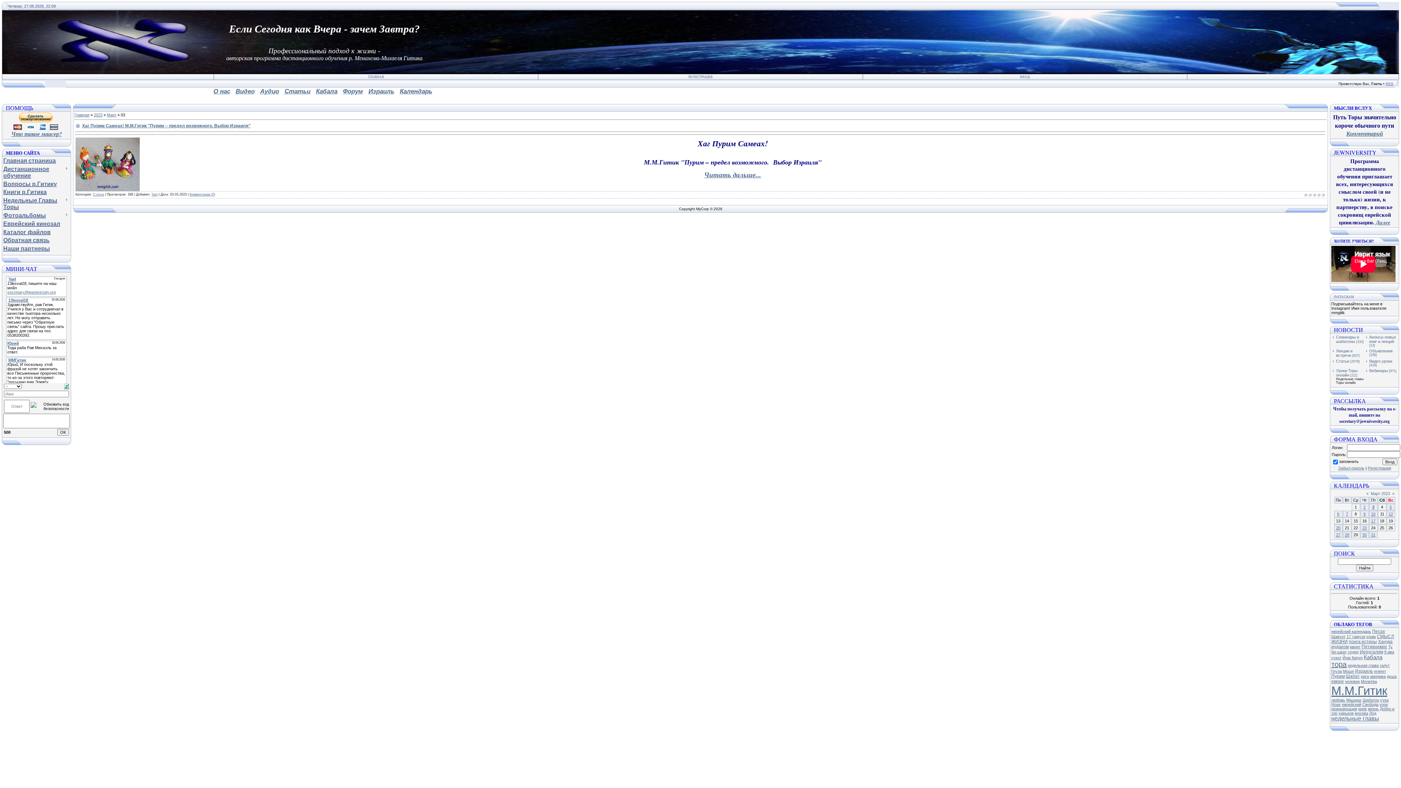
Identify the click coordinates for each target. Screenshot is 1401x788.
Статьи (98, 194)
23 (1364, 528)
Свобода (1370, 704)
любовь (1338, 700)
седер (1353, 652)
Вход (1025, 77)
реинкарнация (1344, 709)
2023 (98, 115)
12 (1391, 514)
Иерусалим (1371, 651)
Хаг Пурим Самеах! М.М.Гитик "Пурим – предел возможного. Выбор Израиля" (166, 125)
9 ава (1389, 652)
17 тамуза (1356, 636)
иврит (1355, 647)
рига (1365, 676)
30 (1364, 535)
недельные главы (1355, 718)
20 (1338, 528)
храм (1371, 636)
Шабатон (1371, 700)
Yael (154, 194)
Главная (376, 77)
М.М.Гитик (1359, 691)
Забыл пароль (1351, 468)
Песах (1378, 631)
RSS (1389, 84)
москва (1361, 713)
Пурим (1338, 676)
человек (1352, 681)
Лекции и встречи (1344, 353)
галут (1385, 665)
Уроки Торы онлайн (1347, 372)
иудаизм (1340, 646)
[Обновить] (66, 386)
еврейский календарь (1351, 631)
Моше (1348, 671)
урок (1383, 704)
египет (1380, 671)
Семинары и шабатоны (1347, 339)
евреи (1337, 681)
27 (1338, 535)
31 (1373, 535)
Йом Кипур (1353, 658)
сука (1384, 700)
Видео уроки (1380, 361)
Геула (1336, 671)
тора (1339, 664)
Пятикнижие (1374, 646)
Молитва (1369, 681)
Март (111, 115)
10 (1373, 514)
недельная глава (1363, 665)
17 (1373, 521)
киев (1362, 709)
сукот (1336, 658)
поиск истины (1363, 641)
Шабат (1353, 676)
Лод (1372, 713)
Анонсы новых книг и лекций (1382, 339)
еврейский (1351, 704)
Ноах (1336, 704)
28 (1347, 535)
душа (1392, 676)
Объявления (1381, 351)
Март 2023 (1380, 493)
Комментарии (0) (202, 194)
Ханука (1385, 641)
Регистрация (700, 77)
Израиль (1364, 671)
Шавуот (1338, 636)
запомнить (1349, 461)
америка (1378, 676)
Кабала (1373, 657)
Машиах (1354, 700)
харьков (1346, 713)
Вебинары (1378, 370)
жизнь (1373, 709)
